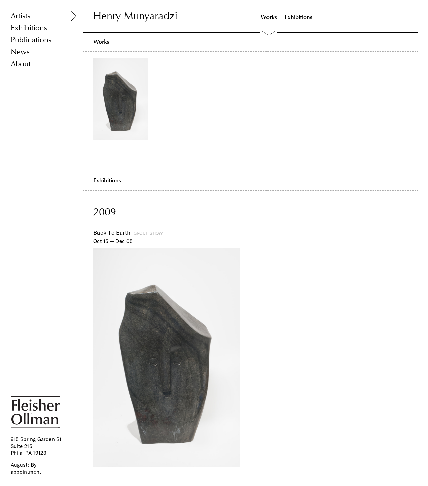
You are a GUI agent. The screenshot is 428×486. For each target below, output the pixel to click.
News (20, 52)
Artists (20, 16)
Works (269, 16)
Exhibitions (29, 28)
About (21, 64)
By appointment (26, 468)
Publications (31, 40)
